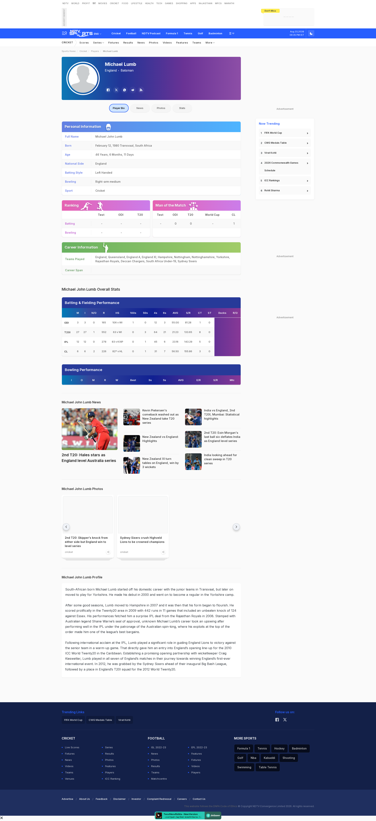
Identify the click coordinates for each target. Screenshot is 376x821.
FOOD (125, 3)
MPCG (218, 3)
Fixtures (113, 42)
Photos (153, 42)
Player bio (119, 108)
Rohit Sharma (272, 190)
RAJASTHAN (205, 3)
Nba (253, 757)
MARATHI (229, 3)
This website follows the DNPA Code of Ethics (211, 806)
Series (97, 42)
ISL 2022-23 (158, 747)
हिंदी (94, 3)
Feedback (102, 798)
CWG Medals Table (275, 142)
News (141, 42)
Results (128, 42)
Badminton (215, 33)
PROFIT (86, 3)
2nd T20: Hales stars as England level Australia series (89, 458)
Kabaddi (269, 757)
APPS (193, 3)
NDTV (65, 3)
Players (95, 51)
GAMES (169, 3)
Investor (136, 798)
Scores (84, 42)
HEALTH (149, 3)
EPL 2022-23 (199, 747)
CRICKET (114, 3)
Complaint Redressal (159, 798)
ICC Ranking (112, 778)
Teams (196, 42)
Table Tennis (268, 767)
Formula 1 (172, 33)
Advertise (67, 798)
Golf (200, 33)
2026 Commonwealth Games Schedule (281, 166)
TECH (159, 3)
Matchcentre (159, 778)
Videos (167, 42)
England (111, 70)
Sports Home (69, 51)
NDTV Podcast (151, 33)
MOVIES (102, 3)
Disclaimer (119, 798)
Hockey (279, 748)
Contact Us (199, 798)
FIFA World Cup (273, 132)
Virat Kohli (270, 152)
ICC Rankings (272, 180)
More (209, 42)
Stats (182, 108)
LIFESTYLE (136, 3)
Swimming (244, 767)
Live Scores (72, 747)
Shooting (289, 757)
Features (182, 42)
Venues (69, 778)
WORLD (75, 3)
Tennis (187, 33)
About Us (84, 798)
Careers (182, 798)
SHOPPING (181, 3)
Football (131, 33)
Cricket (116, 33)
